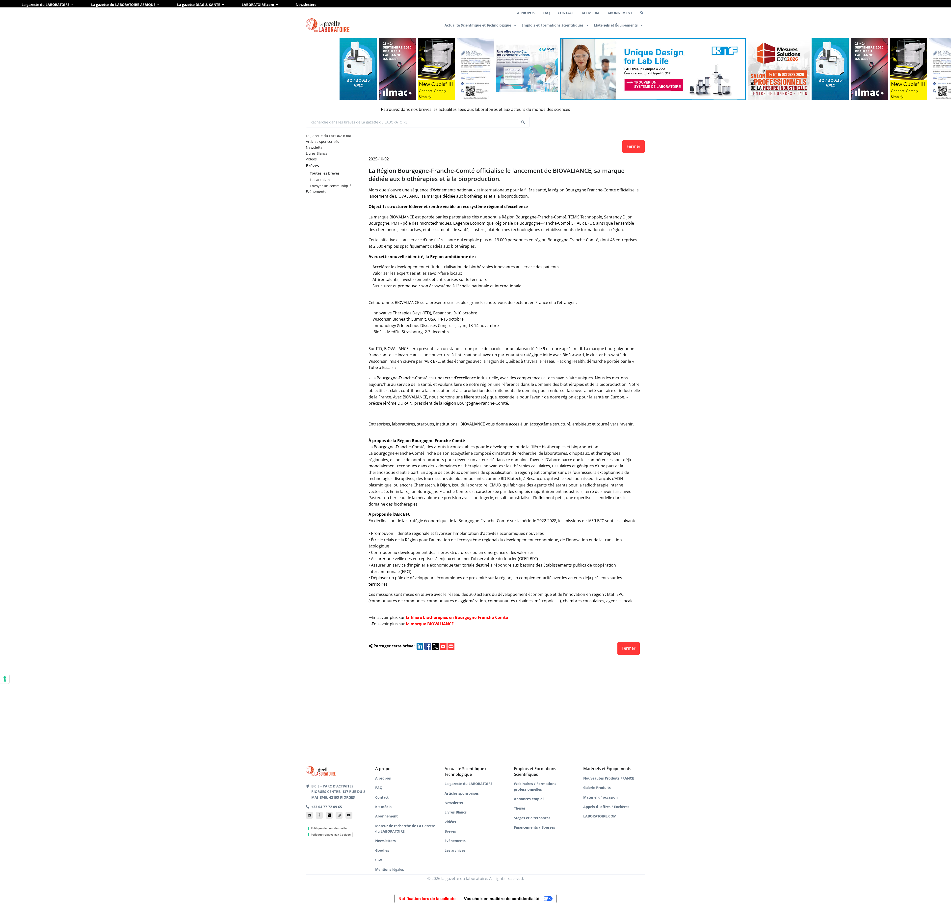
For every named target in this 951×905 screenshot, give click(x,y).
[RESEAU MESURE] (739, 69)
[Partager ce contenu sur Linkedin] (420, 646)
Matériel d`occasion (600, 797)
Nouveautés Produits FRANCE (608, 778)
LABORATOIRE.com (258, 4)
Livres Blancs (316, 153)
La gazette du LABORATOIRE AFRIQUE (123, 4)
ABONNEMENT (620, 12)
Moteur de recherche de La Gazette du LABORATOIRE (405, 828)
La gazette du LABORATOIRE (46, 4)
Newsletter (315, 147)
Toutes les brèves (325, 173)
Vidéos (311, 159)
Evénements (316, 191)
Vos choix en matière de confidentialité (501, 898)
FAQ (546, 12)
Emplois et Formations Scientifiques (553, 25)
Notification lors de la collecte (427, 898)
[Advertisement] (504, 709)
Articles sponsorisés (322, 141)
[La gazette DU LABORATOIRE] (321, 770)
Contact (382, 797)
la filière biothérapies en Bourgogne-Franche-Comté (457, 617)
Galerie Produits (597, 787)
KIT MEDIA (591, 12)
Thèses (520, 808)
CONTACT (566, 12)
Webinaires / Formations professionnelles (535, 786)
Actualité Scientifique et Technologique (478, 25)
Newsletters (306, 4)
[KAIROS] (435, 69)
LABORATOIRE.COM (599, 816)
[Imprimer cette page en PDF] (451, 646)
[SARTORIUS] (396, 69)
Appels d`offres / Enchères (606, 806)
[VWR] (487, 69)
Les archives (320, 179)
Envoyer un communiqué (330, 185)
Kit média (383, 806)
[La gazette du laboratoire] (327, 25)
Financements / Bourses (534, 827)
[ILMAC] (357, 69)
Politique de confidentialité (329, 828)
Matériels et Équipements (616, 25)
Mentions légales (389, 869)
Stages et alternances (532, 817)
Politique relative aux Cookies (331, 834)
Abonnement (386, 816)
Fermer (633, 146)
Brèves (312, 165)
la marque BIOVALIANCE (430, 624)
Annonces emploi (529, 798)
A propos (383, 778)
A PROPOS (526, 12)
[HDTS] (318, 69)
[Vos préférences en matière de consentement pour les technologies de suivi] (4, 679)
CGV (378, 859)
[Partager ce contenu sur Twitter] (435, 646)
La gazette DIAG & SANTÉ (198, 4)
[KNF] (613, 69)
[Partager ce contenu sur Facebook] (427, 646)
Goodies (382, 850)
